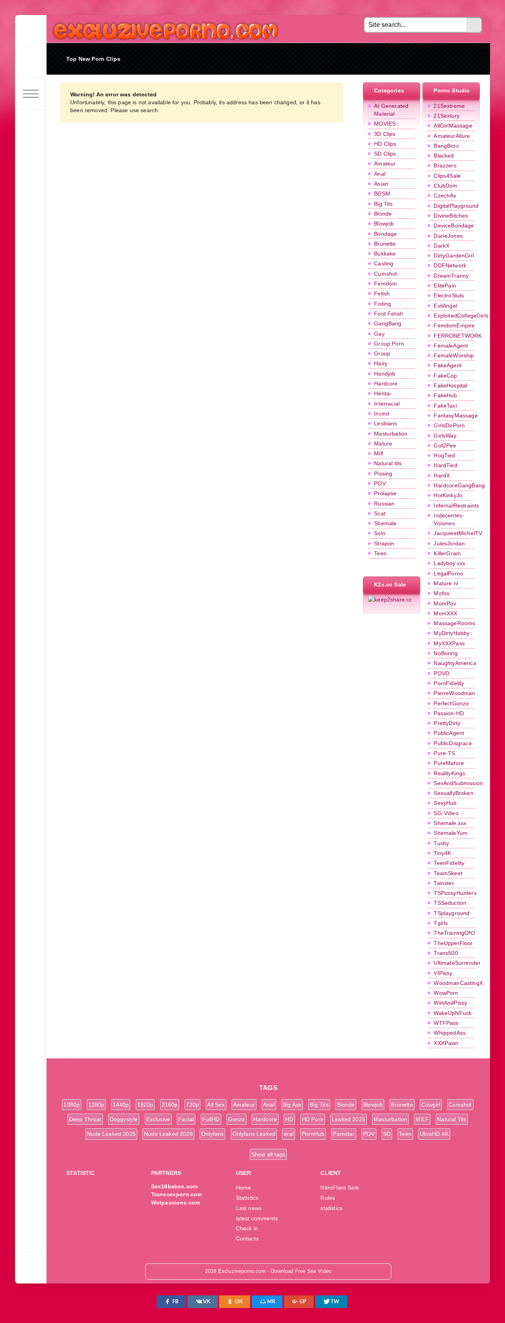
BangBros (446, 146)
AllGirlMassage (453, 125)
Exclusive (158, 1119)
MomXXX (445, 613)
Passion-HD (449, 713)
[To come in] (31, 62)
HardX (442, 475)
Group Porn (389, 343)
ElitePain (445, 285)
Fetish (382, 293)
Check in (247, 1228)
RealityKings (449, 773)
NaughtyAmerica (455, 663)
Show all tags (268, 1154)
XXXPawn (446, 1043)
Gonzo (236, 1119)
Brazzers (445, 165)
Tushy (441, 843)
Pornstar (343, 1134)
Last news (249, 1208)
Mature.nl (446, 583)
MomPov (445, 603)
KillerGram (447, 553)
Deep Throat (85, 1119)
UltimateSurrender (457, 963)
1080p (72, 1104)
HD (289, 1119)
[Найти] (474, 25)
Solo (379, 533)
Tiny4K (442, 853)
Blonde (383, 213)
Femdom (385, 283)
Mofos (441, 593)
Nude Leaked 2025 (111, 1134)
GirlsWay (445, 435)
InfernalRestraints (456, 505)
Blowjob (384, 223)
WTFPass (446, 1023)
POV (380, 483)
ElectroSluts (449, 295)
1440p (121, 1104)
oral (289, 1134)
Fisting (382, 304)
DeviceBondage (454, 225)
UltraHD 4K (434, 1134)
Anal (379, 174)
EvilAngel (445, 306)
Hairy (380, 363)
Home (243, 1187)
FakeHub (445, 395)
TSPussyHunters (455, 893)
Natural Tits (451, 1119)
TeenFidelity (449, 863)
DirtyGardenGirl (454, 255)
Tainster (444, 883)
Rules (327, 1198)
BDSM (382, 193)
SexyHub (445, 803)
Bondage (385, 234)
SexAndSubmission (458, 783)
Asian (381, 183)
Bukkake (385, 253)
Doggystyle (124, 1119)
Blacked (444, 155)
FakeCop (445, 375)
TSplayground (451, 913)
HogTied (444, 455)
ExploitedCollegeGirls (461, 315)
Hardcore (386, 383)
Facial (186, 1119)
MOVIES (385, 123)
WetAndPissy (450, 1003)
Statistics (247, 1198)
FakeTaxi (445, 405)
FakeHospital (450, 385)
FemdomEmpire (454, 325)
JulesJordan (449, 543)
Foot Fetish (388, 313)
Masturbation (391, 433)
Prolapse (385, 493)
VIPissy (443, 973)
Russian (384, 503)
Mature (383, 443)
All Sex (215, 1104)
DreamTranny (451, 275)
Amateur (385, 163)
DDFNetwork (450, 265)
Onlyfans (212, 1134)
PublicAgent (449, 733)
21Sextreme (449, 106)
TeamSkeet (448, 873)
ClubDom (445, 185)
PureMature (449, 763)
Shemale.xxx (450, 823)
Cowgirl (430, 1104)
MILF (422, 1119)
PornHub (313, 1134)
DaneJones (448, 236)
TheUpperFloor (453, 943)
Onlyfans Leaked (254, 1134)
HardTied (445, 465)
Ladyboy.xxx (449, 563)
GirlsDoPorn (449, 425)
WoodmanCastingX (458, 983)
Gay (379, 334)
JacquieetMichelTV (458, 533)
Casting (383, 263)
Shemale (385, 523)
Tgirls (441, 923)
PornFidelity (449, 683)
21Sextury (447, 116)
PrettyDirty (447, 723)
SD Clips (385, 153)
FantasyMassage (455, 415)
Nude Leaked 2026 (168, 1134)
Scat (379, 513)
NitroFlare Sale (339, 1187)
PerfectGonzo (451, 703)
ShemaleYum (451, 833)
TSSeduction (450, 903)
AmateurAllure (452, 136)
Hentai (382, 393)
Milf (378, 453)
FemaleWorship (454, 355)
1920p (145, 1104)
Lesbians (385, 423)
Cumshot (385, 274)
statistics (331, 1208)
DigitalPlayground (456, 206)
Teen (380, 553)
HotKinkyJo (448, 495)
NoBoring (445, 653)
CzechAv (445, 195)
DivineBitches (451, 215)
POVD (441, 673)
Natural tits (388, 463)
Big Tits (383, 204)
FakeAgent (448, 365)
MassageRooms (454, 623)
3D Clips (384, 134)
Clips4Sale (447, 176)
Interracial (387, 403)
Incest (381, 413)
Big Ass (292, 1104)
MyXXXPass (449, 643)
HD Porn (313, 1119)
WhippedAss (450, 1033)
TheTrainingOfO (454, 933)
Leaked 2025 (348, 1119)
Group (382, 353)
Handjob (384, 373)
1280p (96, 1104)
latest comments (257, 1218)
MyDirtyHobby (451, 633)
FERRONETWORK (458, 336)
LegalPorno (448, 573)
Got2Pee (445, 445)
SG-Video (446, 813)
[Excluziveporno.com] (31, 31)
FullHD (211, 1119)
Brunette (385, 244)
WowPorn (446, 993)
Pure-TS (444, 753)
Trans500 (446, 953)
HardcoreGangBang (459, 485)
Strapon (384, 543)
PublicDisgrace (452, 743)
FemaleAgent (451, 345)
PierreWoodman (454, 693)
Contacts (247, 1238)
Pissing (383, 473)
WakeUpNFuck (452, 1013)
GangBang (387, 323)
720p (192, 1104)
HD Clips (385, 144)
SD (387, 1134)
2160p (170, 1104)
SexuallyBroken (453, 793)
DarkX (441, 245)
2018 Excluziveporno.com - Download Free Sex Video (162, 28)
